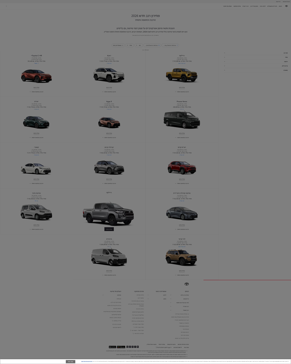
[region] (145, 361)
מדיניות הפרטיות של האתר (86, 361)
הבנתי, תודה (70, 361)
